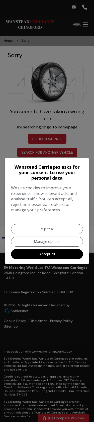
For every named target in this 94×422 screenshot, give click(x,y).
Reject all (47, 229)
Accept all (47, 254)
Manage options (47, 241)
